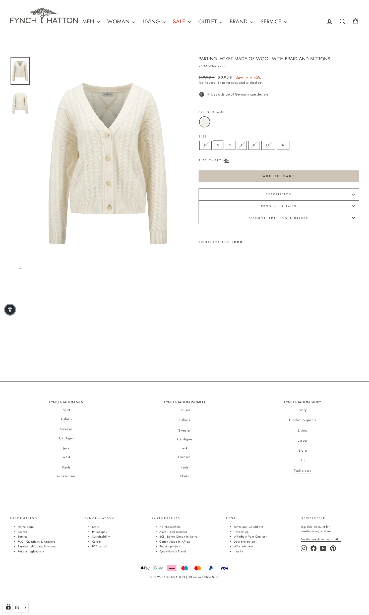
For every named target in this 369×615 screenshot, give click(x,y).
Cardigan (66, 438)
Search (22, 532)
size (203, 136)
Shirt (66, 410)
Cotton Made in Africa (174, 541)
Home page (26, 527)
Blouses (184, 410)
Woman (119, 21)
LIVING (152, 21)
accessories (66, 476)
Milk (205, 122)
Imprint (238, 551)
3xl (283, 145)
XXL (268, 145)
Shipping (224, 83)
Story (303, 410)
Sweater (66, 429)
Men (89, 21)
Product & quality (302, 420)
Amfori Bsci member (173, 532)
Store (302, 450)
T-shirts (66, 419)
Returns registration (31, 551)
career (303, 440)
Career (96, 541)
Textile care (303, 470)
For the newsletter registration (321, 539)
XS (205, 145)
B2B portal (99, 546)
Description (279, 194)
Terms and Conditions (248, 527)
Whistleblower (243, 546)
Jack (66, 448)
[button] (10, 310)
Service (272, 21)
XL (254, 145)
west (66, 457)
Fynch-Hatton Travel (172, 551)
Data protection (244, 541)
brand (239, 21)
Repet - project (169, 546)
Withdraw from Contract (250, 536)
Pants (66, 467)
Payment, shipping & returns (37, 546)
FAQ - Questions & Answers (36, 541)
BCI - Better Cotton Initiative (178, 536)
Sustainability (101, 536)
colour (212, 112)
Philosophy (99, 532)
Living (302, 430)
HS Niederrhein (170, 527)
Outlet (208, 21)
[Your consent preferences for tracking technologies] (8, 606)
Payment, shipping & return (279, 218)
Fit (302, 460)
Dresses (184, 457)
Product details (278, 206)
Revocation (241, 532)
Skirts (184, 476)
